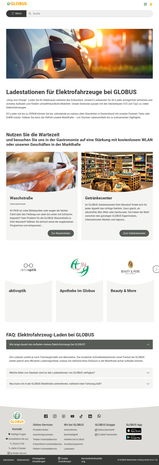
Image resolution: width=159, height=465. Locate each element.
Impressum (8, 460)
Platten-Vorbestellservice (45, 448)
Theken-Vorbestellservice (45, 439)
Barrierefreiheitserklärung (91, 460)
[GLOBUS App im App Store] (135, 430)
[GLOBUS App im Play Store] (134, 437)
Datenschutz (23, 460)
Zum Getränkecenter (134, 233)
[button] (16, 13)
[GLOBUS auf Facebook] (46, 417)
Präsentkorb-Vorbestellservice (47, 444)
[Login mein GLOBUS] (151, 4)
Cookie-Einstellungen (64, 460)
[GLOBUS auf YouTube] (73, 417)
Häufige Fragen (18, 434)
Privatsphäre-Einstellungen (38, 460)
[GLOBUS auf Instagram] (55, 417)
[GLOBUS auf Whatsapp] (100, 417)
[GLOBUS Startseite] (17, 4)
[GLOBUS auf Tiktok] (82, 417)
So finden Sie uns (18, 453)
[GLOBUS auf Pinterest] (64, 417)
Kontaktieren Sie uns (18, 439)
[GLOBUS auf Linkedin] (90, 417)
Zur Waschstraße (60, 233)
